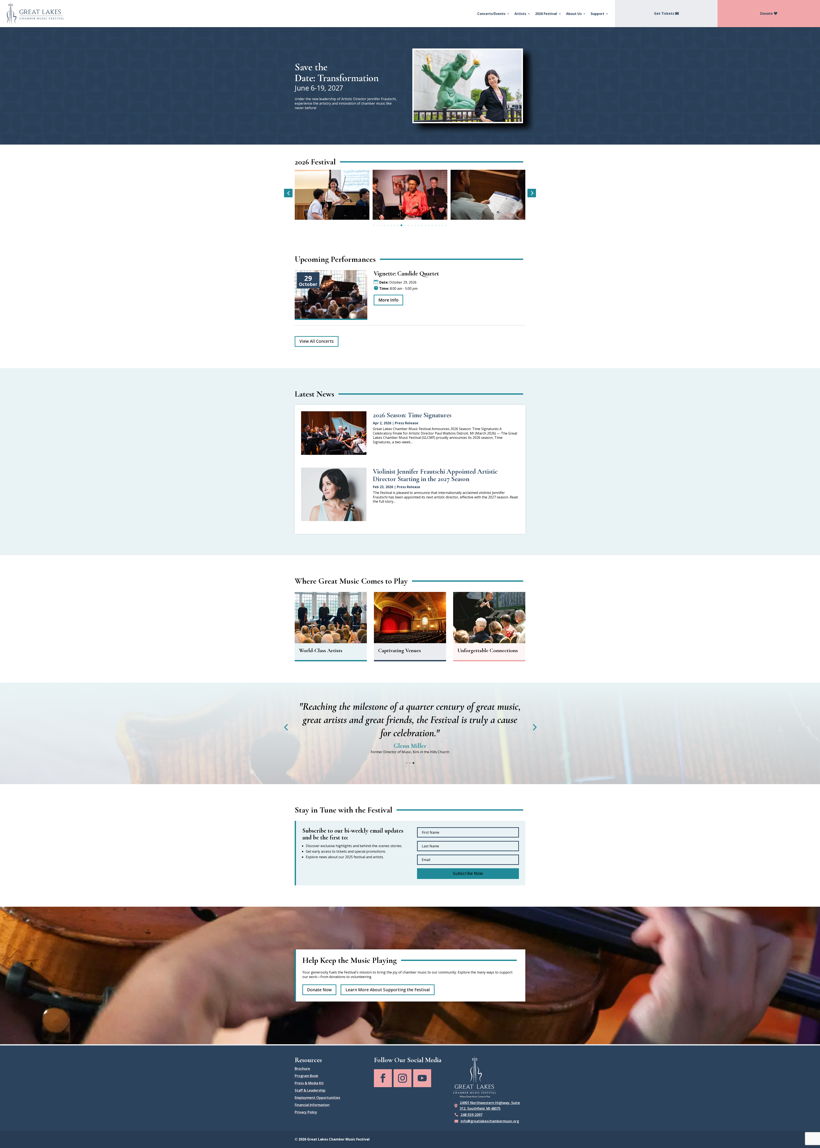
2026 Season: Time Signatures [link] (412, 415)
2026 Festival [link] (546, 13)
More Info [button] (388, 300)
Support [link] (597, 13)
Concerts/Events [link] (491, 13)
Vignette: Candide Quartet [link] (406, 273)
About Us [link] (574, 13)
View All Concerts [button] (316, 341)
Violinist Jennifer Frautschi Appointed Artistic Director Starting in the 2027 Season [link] (435, 475)
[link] (35, 13)
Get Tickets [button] (664, 13)
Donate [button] (766, 13)
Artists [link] (520, 13)
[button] (468, 860)
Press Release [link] (406, 423)
